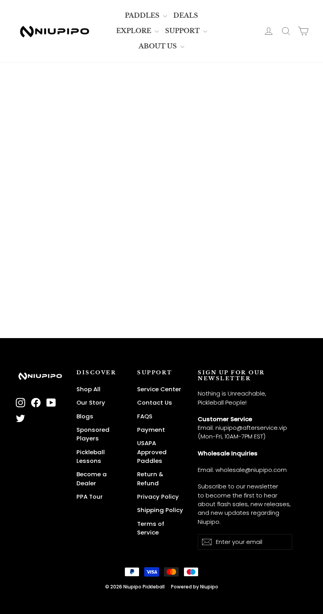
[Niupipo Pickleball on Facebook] (36, 403)
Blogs (84, 416)
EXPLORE (134, 31)
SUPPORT (183, 31)
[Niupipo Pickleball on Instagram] (20, 403)
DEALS (185, 15)
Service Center (159, 389)
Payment (151, 429)
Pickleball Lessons (90, 456)
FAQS (144, 416)
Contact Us (154, 402)
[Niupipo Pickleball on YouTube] (51, 403)
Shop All (88, 389)
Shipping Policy (160, 510)
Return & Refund (150, 478)
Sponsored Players (93, 433)
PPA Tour (89, 496)
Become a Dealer (91, 478)
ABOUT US (158, 46)
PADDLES (143, 15)
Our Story (90, 402)
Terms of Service (150, 528)
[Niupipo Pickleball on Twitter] (20, 418)
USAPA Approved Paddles (152, 452)
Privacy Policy (158, 496)
